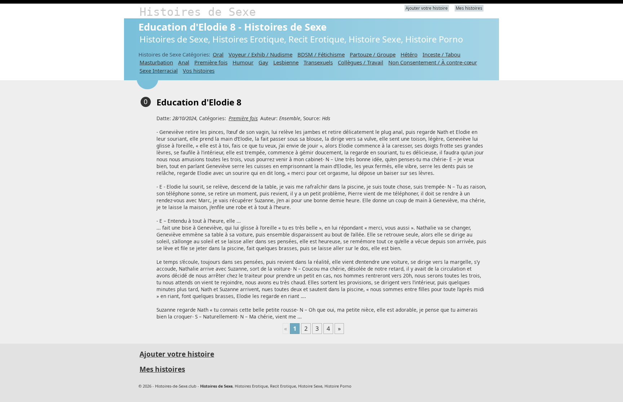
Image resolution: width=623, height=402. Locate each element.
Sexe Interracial (159, 70)
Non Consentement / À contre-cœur (432, 62)
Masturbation (156, 62)
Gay (263, 62)
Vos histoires (199, 70)
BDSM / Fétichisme (321, 54)
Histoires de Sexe (198, 11)
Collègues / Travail (360, 62)
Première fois (210, 62)
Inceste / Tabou (441, 54)
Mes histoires (469, 8)
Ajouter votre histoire (427, 8)
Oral (218, 54)
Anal (183, 62)
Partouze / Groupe (373, 54)
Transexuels (318, 62)
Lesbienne (286, 62)
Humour (243, 62)
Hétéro (409, 54)
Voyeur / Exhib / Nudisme (260, 54)
